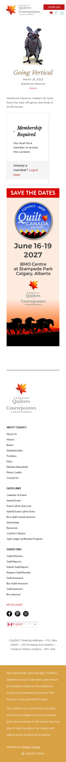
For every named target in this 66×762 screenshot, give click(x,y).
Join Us (54, 7)
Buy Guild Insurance (17, 583)
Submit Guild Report (17, 567)
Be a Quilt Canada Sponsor (21, 517)
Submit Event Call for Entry (21, 511)
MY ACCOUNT (15, 604)
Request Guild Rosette (19, 572)
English (17, 624)
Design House (31, 747)
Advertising (13, 522)
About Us (12, 434)
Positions (11, 456)
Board (10, 445)
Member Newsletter (17, 467)
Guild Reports (14, 561)
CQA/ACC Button (16, 533)
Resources (12, 528)
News (33, 88)
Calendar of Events (17, 495)
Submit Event (14, 500)
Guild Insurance (15, 578)
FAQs (9, 461)
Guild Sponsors (15, 589)
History (10, 439)
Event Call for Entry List (19, 506)
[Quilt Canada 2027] (33, 267)
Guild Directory (15, 556)
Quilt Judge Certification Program (25, 539)
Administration (15, 450)
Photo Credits (14, 472)
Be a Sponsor (14, 594)
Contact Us (13, 478)
